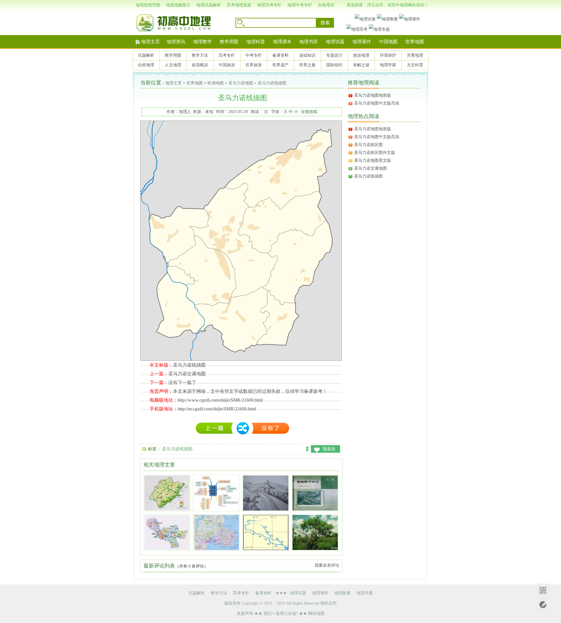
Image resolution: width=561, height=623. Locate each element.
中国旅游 (227, 65)
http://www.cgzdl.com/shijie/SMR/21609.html (220, 400)
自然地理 (146, 65)
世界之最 (307, 65)
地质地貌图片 (178, 5)
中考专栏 (253, 55)
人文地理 (173, 65)
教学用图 (229, 41)
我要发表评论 (327, 565)
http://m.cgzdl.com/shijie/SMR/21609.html (217, 408)
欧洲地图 (215, 83)
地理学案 (364, 593)
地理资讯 (176, 41)
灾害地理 (415, 55)
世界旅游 (253, 65)
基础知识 (307, 55)
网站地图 (316, 613)
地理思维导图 (148, 5)
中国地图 (388, 41)
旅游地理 (361, 55)
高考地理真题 (239, 5)
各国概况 (200, 65)
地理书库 (308, 41)
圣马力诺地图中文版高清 (376, 103)
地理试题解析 (208, 5)
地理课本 (282, 41)
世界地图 (414, 41)
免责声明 (245, 613)
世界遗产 (280, 65)
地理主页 (150, 41)
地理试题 (335, 41)
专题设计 (334, 55)
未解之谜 (361, 65)
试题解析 (146, 55)
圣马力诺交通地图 (187, 373)
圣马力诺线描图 (272, 83)
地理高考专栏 (269, 5)
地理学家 (388, 65)
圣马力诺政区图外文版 (374, 152)
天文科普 (415, 65)
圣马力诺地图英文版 (372, 160)
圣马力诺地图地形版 (372, 95)
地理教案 (342, 593)
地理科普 (255, 41)
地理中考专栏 (300, 5)
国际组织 (334, 65)
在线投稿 (309, 112)
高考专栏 (227, 55)
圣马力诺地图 (240, 83)
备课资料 (280, 55)
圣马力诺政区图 (368, 145)
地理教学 (202, 41)
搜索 (325, 22)
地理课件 (361, 41)
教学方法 (200, 55)
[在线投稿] (542, 604)
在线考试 (326, 5)
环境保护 (388, 55)
